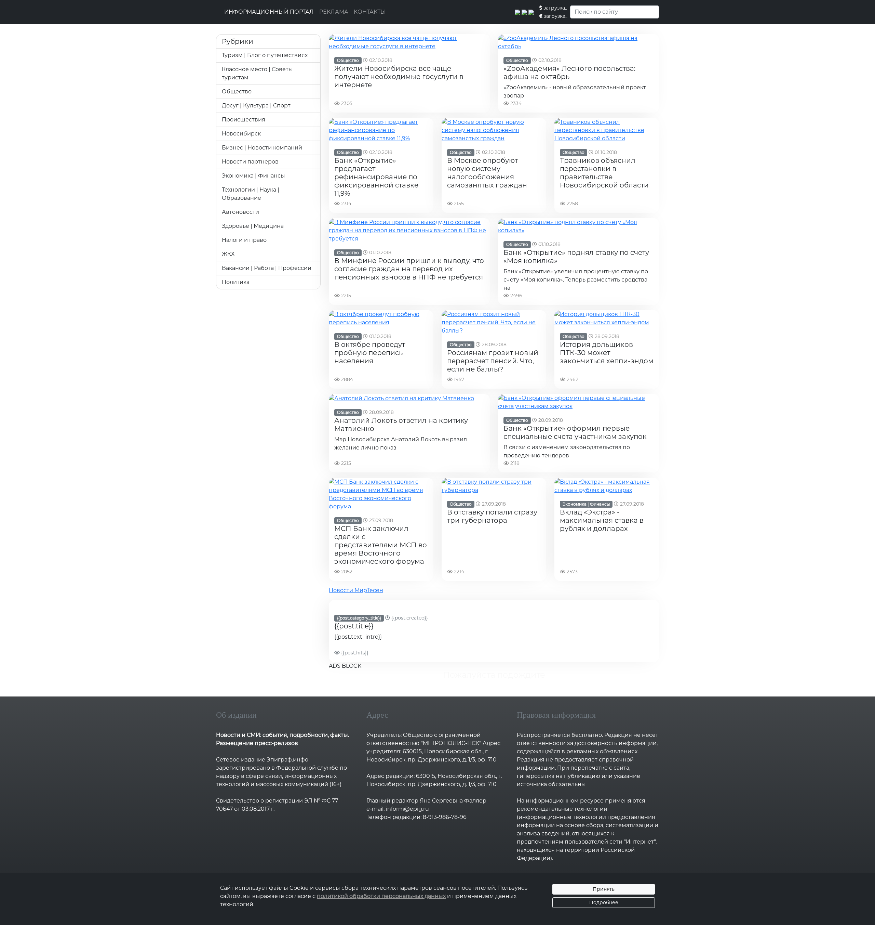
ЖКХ (228, 254)
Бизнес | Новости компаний (262, 147)
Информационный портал (269, 12)
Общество (237, 91)
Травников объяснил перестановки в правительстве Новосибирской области (604, 172)
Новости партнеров (250, 161)
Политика (236, 282)
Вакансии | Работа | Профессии (266, 268)
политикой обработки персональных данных (381, 896)
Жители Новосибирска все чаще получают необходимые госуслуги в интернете (398, 76)
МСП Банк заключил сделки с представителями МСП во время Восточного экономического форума (380, 544)
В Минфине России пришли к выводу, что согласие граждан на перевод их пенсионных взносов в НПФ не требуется (409, 269)
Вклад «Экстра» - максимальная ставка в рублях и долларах (602, 520)
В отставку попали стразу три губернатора (492, 516)
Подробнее (603, 902)
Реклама (333, 12)
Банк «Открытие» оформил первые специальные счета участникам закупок (575, 432)
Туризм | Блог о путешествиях (265, 55)
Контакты (370, 12)
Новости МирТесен (356, 590)
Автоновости (240, 212)
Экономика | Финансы (253, 175)
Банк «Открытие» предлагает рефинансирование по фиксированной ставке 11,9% (376, 176)
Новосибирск (241, 133)
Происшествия (243, 119)
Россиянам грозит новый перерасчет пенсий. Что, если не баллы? (492, 361)
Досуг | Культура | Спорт (256, 105)
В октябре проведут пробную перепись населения (369, 352)
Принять (604, 889)
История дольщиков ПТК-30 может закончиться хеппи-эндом (607, 352)
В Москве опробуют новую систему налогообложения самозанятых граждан (487, 172)
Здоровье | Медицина (253, 226)
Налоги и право (244, 240)
